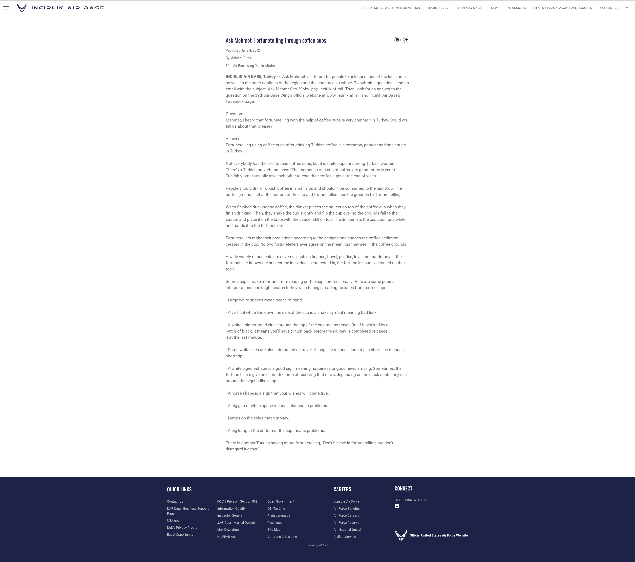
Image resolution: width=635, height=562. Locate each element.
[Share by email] (406, 40)
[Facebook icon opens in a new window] (397, 506)
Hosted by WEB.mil (318, 545)
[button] (5, 8)
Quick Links (179, 489)
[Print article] (397, 40)
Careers (342, 489)
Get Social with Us (411, 500)
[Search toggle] (627, 8)
